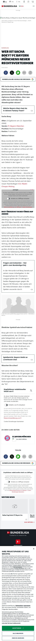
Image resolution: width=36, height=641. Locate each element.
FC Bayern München (16, 126)
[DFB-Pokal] (24, 1)
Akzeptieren (16, 628)
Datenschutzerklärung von (12, 207)
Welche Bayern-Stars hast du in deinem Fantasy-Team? (15, 109)
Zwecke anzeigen (18, 638)
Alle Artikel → (29, 522)
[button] (33, 6)
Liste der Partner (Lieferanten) (11, 623)
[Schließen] (34, 549)
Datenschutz (19, 605)
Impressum (27, 605)
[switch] (8, 199)
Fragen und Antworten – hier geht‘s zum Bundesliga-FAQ (15, 264)
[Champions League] (28, 1)
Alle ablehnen (18, 633)
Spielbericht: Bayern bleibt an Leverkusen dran (15, 358)
